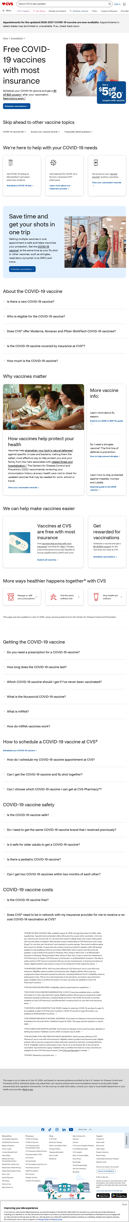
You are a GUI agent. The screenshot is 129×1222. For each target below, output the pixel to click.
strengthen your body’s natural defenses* (49, 450)
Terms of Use (57, 1219)
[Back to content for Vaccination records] (90, 987)
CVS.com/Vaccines (70, 1050)
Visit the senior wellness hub (67, 597)
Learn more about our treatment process (60, 187)
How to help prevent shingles (104, 456)
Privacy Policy (44, 1219)
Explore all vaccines (46, 559)
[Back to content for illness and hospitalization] (82, 1032)
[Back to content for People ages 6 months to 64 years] (56, 1014)
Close (124, 1204)
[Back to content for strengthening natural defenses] (30, 1024)
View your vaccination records (106, 182)
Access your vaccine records (44, 131)
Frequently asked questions (77, 131)
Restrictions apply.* (14, 98)
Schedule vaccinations (15, 106)
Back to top (28, 1089)
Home (5, 38)
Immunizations (17, 38)
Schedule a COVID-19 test (19, 185)
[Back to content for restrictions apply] (43, 983)
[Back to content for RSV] (56, 1055)
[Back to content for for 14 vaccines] (89, 1051)
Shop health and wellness (110, 597)
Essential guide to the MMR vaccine (103, 488)
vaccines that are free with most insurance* (54, 545)
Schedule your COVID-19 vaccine (19, 750)
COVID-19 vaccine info (13, 131)
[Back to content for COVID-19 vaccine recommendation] (30, 1003)
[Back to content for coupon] (97, 964)
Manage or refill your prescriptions (26, 597)
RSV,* (63, 546)
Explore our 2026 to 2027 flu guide (106, 420)
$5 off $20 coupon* (102, 546)
